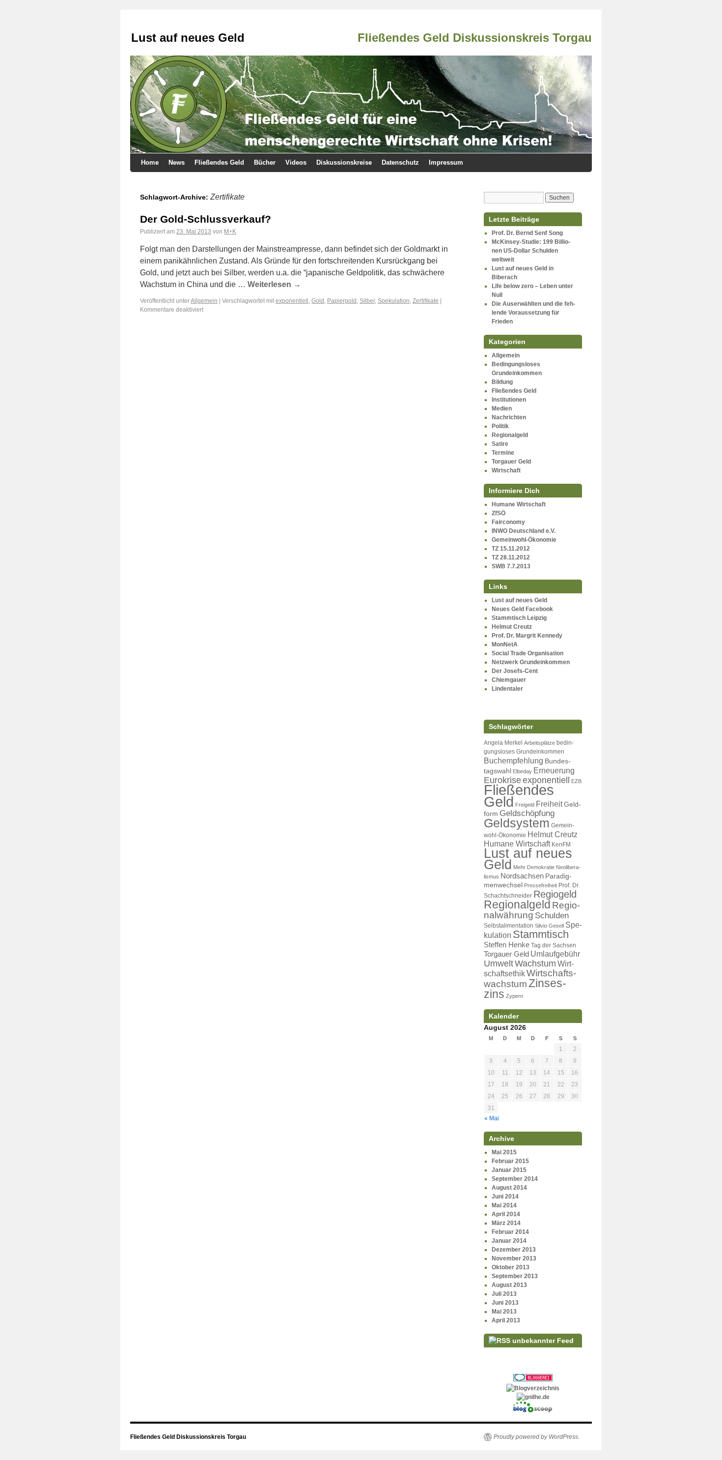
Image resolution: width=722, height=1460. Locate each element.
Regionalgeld (510, 435)
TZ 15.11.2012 (511, 548)
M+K (230, 231)
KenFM (561, 844)
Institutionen (509, 399)
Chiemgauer (509, 679)
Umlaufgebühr (555, 954)
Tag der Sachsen (553, 945)
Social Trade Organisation (527, 653)
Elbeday (522, 771)
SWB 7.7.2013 (511, 566)
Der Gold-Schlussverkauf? (205, 219)
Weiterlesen (274, 284)
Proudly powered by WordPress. (537, 1436)
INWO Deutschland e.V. (523, 530)
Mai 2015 (504, 1152)
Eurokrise (502, 780)
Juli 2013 (504, 1293)
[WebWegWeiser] (533, 1397)
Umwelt (498, 963)
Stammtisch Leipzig (519, 617)
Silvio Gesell (549, 926)
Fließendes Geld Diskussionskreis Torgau (188, 1436)
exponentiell (292, 300)
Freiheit (549, 803)
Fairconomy (508, 522)
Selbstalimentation (508, 925)
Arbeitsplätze (539, 743)
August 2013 (509, 1285)
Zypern (514, 996)
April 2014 (506, 1214)
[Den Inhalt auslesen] (499, 1340)
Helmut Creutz (512, 626)
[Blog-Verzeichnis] (533, 1379)
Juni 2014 (505, 1196)
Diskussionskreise (344, 162)
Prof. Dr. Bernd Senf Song (527, 233)
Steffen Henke (506, 945)
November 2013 (514, 1258)
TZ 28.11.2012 (511, 557)
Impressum (446, 162)
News (176, 162)
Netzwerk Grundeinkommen (531, 662)
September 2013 (515, 1276)
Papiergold (342, 300)
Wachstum (535, 963)
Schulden (552, 915)
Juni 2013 (505, 1302)
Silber (367, 300)
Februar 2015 (510, 1161)
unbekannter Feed (543, 1340)
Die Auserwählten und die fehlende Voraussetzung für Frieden (533, 312)
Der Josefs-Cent (515, 671)
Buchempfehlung (513, 760)
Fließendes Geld (219, 162)
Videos (295, 162)
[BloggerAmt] (532, 1388)
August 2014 (509, 1187)
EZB (576, 781)
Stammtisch (541, 934)
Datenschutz (400, 162)
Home (150, 162)
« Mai (491, 1118)
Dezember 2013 (514, 1249)
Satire (500, 443)
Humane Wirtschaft (519, 504)
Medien (502, 408)
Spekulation (394, 300)
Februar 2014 (510, 1231)
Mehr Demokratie (534, 867)
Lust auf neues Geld (519, 600)
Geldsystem (517, 823)
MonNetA (505, 644)
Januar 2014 (509, 1240)
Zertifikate (426, 300)
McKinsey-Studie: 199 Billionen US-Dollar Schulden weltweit (531, 250)
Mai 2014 (504, 1205)
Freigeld (524, 805)
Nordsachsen (522, 876)
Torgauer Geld (511, 461)
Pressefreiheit (540, 885)
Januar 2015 (509, 1170)
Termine (503, 452)
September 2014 (515, 1178)
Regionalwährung (532, 910)
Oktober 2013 (510, 1267)
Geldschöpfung (527, 813)
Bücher (265, 162)
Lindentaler (507, 688)
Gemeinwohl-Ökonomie (524, 539)
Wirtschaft (506, 470)
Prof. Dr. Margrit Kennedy (527, 635)
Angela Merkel (503, 742)
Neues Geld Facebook (522, 609)
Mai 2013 (504, 1311)
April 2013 (506, 1320)
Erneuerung (554, 770)
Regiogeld (555, 894)
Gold (317, 300)
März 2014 (506, 1223)
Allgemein (204, 300)
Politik (500, 426)
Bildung (502, 382)
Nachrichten (509, 417)
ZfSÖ (498, 513)
